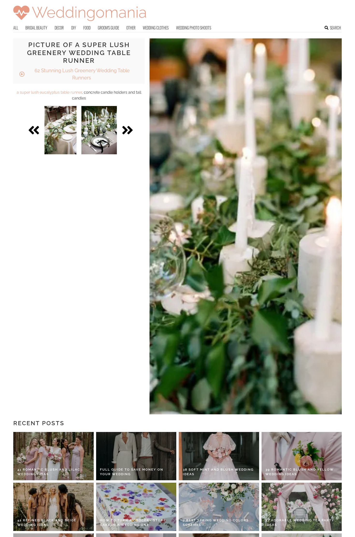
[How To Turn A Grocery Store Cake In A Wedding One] (136, 507)
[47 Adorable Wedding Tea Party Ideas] (302, 507)
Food (87, 28)
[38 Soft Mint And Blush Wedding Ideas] (219, 456)
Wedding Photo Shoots (193, 28)
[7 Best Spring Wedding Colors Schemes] (219, 507)
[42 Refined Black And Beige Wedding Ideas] (53, 507)
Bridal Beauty (36, 28)
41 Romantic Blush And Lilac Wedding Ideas (48, 472)
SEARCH (335, 28)
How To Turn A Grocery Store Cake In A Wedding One (133, 522)
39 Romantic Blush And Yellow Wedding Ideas (299, 472)
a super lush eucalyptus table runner (49, 92)
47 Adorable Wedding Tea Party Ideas (299, 522)
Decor (59, 28)
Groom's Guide (108, 28)
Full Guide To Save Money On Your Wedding (131, 472)
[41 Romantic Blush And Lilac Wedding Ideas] (53, 456)
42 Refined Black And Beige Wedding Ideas (46, 522)
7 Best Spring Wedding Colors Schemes (216, 522)
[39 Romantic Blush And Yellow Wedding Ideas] (302, 456)
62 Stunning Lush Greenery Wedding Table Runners (81, 74)
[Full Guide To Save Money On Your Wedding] (136, 456)
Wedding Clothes (156, 28)
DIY (73, 28)
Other (130, 28)
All (15, 28)
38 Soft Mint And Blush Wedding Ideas (218, 472)
